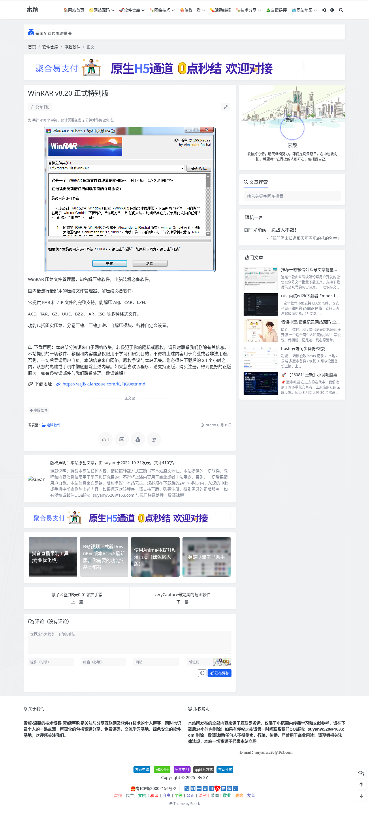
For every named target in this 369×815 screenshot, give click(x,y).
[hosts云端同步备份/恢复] (261, 357)
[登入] (323, 10)
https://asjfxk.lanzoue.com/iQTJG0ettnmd (103, 384)
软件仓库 (50, 47)
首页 (32, 47)
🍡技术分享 (246, 10)
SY (205, 777)
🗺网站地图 (301, 10)
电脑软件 (72, 47)
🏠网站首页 (73, 10)
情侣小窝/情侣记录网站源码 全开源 (312, 322)
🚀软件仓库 (129, 10)
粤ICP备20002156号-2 (156, 788)
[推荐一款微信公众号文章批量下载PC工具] (261, 278)
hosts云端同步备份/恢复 (303, 348)
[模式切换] (332, 10)
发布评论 (221, 673)
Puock (195, 803)
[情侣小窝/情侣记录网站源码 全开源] (261, 330)
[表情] (202, 673)
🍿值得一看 (190, 10)
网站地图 (162, 769)
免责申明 (182, 769)
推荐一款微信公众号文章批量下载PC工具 (318, 269)
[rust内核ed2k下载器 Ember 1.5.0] (261, 304)
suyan (110, 462)
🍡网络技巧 (159, 10)
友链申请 (142, 769)
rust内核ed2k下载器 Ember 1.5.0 (311, 295)
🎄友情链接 (276, 10)
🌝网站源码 (99, 10)
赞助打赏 (225, 769)
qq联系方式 (204, 769)
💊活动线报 (220, 10)
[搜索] (341, 10)
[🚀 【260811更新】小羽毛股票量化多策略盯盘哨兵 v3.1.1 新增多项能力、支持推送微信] (261, 383)
